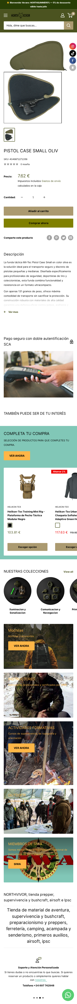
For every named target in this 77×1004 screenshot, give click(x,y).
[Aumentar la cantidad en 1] (44, 197)
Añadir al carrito (38, 211)
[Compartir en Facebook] (49, 237)
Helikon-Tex (14, 507)
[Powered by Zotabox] (72, 67)
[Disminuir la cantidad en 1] (22, 197)
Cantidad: (10, 197)
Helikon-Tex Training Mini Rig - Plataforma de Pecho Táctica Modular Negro (26, 515)
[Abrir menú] (5, 15)
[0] (70, 15)
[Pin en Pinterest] (56, 237)
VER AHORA (16, 455)
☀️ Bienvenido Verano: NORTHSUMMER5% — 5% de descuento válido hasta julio (38, 4)
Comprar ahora (38, 223)
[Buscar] (68, 25)
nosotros (41, 979)
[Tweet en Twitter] (63, 237)
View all (68, 571)
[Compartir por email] (70, 237)
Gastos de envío (51, 180)
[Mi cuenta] (62, 15)
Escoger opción (27, 546)
